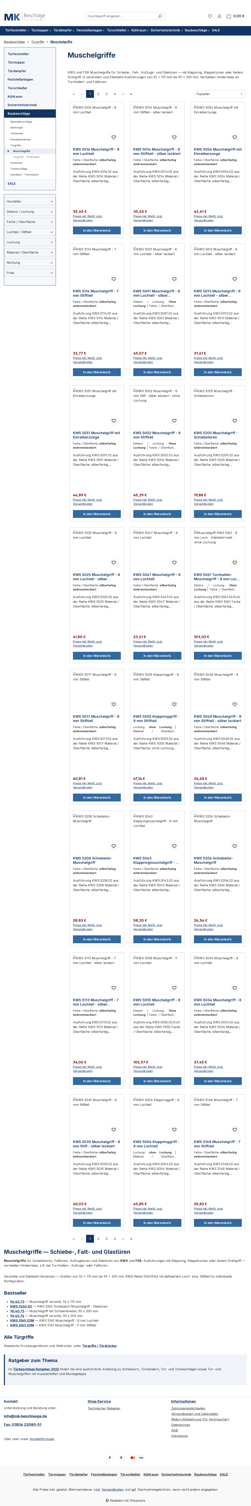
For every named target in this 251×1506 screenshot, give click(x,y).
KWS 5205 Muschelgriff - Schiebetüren (216, 435)
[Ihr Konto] (219, 16)
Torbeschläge (18, 168)
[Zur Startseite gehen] (24, 15)
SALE (11, 184)
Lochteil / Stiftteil (19, 232)
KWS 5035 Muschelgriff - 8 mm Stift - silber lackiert (96, 1144)
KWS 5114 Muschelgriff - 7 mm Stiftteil (96, 293)
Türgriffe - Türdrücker (26, 157)
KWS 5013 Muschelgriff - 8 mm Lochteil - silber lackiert (217, 293)
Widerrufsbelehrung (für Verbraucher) (200, 1419)
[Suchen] (160, 16)
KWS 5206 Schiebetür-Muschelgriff (213, 860)
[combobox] (121, 16)
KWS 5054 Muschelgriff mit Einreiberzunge (218, 151)
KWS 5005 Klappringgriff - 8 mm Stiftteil (156, 718)
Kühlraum (15, 96)
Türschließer (17, 88)
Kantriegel (16, 127)
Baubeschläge (19, 113)
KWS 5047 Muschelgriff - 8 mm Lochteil (157, 577)
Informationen (183, 1401)
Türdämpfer (17, 71)
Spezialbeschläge (21, 121)
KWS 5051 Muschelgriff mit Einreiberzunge (96, 435)
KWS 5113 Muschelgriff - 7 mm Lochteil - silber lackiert (96, 1002)
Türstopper (16, 62)
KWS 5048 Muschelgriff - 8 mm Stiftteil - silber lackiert (217, 718)
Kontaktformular (42, 1439)
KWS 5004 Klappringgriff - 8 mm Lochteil (156, 1144)
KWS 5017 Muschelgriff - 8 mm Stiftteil (96, 718)
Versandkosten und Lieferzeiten (194, 1414)
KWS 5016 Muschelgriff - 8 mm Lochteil (96, 151)
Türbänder (16, 133)
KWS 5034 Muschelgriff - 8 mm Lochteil (217, 1002)
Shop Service (99, 1401)
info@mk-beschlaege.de (25, 1416)
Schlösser (16, 162)
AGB (174, 1430)
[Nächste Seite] (123, 94)
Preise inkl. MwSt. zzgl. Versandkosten (87, 218)
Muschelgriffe (21, 151)
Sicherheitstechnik (22, 105)
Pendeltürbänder (20, 139)
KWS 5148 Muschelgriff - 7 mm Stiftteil (217, 1144)
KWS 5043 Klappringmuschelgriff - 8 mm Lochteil (155, 860)
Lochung (13, 242)
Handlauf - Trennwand (24, 174)
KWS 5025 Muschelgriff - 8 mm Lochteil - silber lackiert (96, 577)
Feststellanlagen (20, 79)
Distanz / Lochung (20, 212)
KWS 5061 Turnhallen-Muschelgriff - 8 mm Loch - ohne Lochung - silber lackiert (217, 577)
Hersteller (14, 201)
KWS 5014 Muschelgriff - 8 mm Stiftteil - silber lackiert (157, 151)
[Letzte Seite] (131, 94)
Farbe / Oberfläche (21, 222)
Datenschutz (180, 1425)
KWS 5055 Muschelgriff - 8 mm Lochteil (156, 1002)
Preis (10, 273)
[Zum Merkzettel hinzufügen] (114, 137)
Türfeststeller (18, 54)
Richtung (13, 263)
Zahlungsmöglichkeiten (188, 1408)
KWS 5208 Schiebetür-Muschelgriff (92, 860)
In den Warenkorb (97, 230)
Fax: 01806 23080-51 (22, 1424)
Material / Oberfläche (22, 252)
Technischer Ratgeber (104, 1408)
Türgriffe (15, 145)
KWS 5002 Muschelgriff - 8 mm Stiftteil (157, 435)
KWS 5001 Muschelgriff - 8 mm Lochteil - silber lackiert (156, 293)
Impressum (179, 1436)
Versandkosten (113, 1489)
